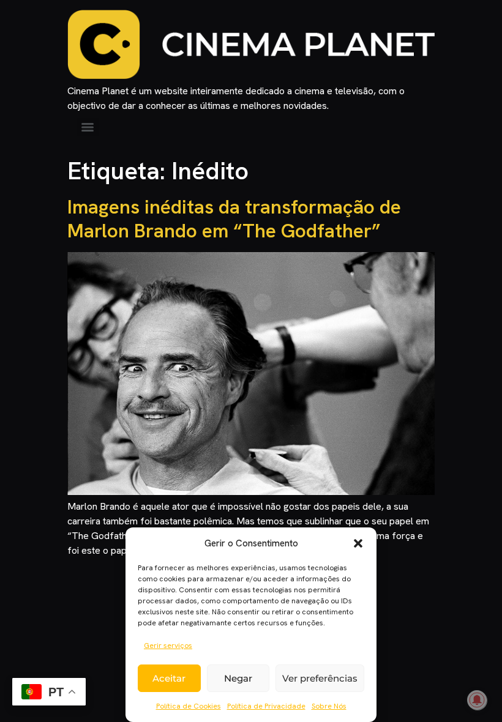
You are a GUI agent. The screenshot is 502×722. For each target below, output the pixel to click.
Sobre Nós (329, 706)
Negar (238, 678)
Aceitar (168, 678)
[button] (358, 543)
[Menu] (88, 127)
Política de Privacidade (266, 706)
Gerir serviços (168, 645)
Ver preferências (320, 678)
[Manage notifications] (477, 700)
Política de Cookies (188, 706)
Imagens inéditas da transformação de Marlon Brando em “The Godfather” (234, 218)
